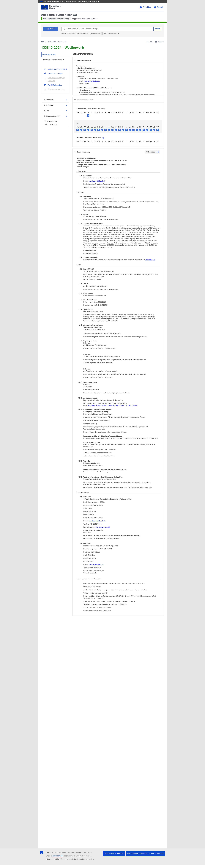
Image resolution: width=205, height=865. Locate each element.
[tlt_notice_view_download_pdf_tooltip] (77, 129)
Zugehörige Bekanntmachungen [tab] (53, 59)
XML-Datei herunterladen (57, 69)
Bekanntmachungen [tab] (49, 54)
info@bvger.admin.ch (96, 564)
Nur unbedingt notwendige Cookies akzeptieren (145, 853)
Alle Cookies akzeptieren (114, 853)
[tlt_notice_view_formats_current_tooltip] (158, 152)
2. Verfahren (48, 105)
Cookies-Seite (58, 856)
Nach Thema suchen (110, 33)
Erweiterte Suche (82, 33)
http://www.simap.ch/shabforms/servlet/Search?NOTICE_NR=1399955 (112, 405)
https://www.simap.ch (102, 527)
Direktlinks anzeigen (55, 73)
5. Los (46, 111)
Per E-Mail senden (55, 85)
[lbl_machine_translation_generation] (103, 138)
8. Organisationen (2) (52, 116)
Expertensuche (95, 33)
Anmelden (147, 7)
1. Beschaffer (49, 100)
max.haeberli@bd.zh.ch (92, 81)
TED (42, 42)
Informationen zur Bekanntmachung (50, 123)
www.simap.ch (150, 260)
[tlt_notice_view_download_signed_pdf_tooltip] (88, 115)
